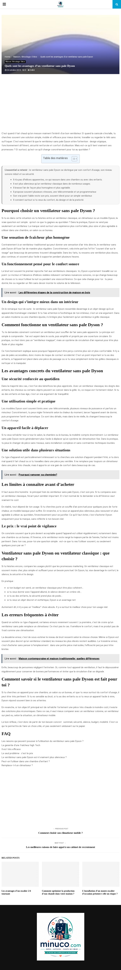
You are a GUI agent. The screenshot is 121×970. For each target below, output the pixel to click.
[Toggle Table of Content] (72, 158)
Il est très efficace (11, 749)
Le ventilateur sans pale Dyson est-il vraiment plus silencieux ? (34, 757)
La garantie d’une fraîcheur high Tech (21, 745)
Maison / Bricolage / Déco (15, 62)
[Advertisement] (60, 106)
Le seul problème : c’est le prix (17, 753)
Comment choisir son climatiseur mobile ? (60, 833)
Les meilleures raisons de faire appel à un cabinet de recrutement (60, 847)
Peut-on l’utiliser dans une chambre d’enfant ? (26, 761)
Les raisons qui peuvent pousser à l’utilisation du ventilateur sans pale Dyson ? (43, 741)
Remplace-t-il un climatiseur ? (17, 765)
